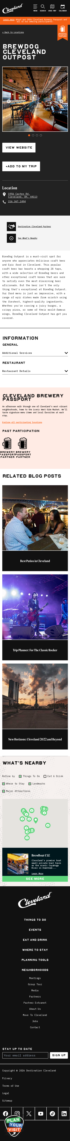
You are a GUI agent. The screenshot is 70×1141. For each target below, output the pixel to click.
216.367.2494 (17, 201)
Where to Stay (15, 783)
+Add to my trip (21, 166)
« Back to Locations (13, 32)
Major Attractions (18, 791)
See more (35, 879)
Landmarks (38, 783)
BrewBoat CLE (41, 855)
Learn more (8, 19)
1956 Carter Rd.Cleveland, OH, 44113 (22, 195)
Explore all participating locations (22, 422)
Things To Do (31, 776)
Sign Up (59, 1055)
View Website (19, 147)
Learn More (37, 873)
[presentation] (37, 225)
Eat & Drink (55, 776)
